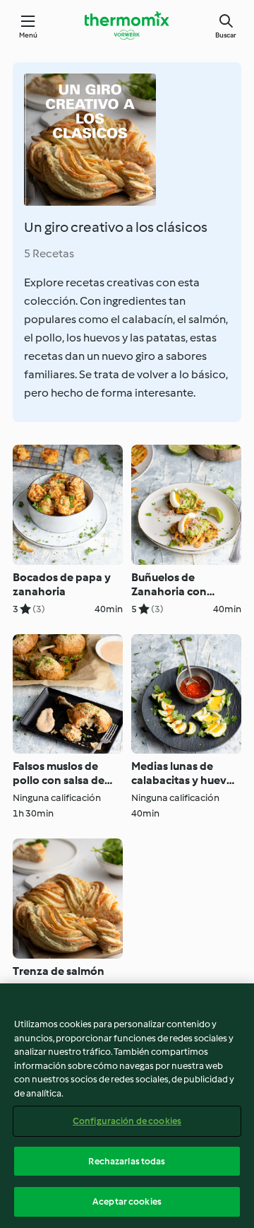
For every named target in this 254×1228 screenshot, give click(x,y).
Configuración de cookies (127, 1121)
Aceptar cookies (127, 1201)
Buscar (225, 35)
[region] (127, 1105)
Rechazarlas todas (126, 1161)
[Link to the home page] (127, 25)
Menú (28, 35)
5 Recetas (49, 253)
